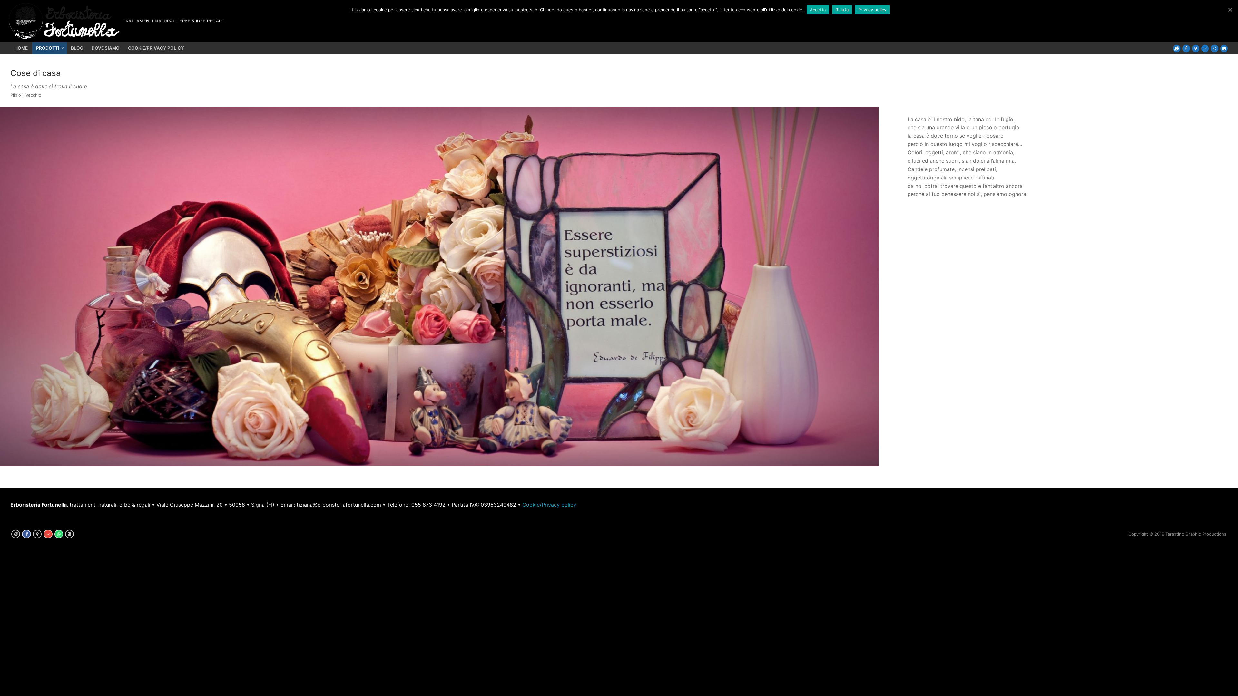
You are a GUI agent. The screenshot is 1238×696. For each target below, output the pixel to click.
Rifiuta (842, 9)
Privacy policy (872, 9)
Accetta (818, 9)
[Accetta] (1230, 9)
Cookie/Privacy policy (549, 504)
